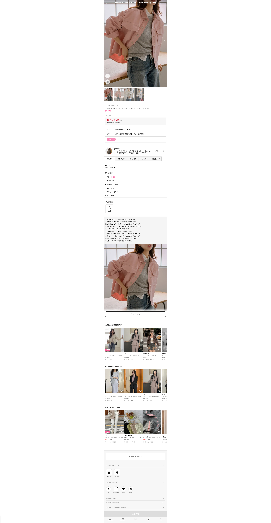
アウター (107, 105)
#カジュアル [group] (111, 139)
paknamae (108, 436)
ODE (106, 353)
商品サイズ (121, 159)
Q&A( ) (144, 159)
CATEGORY (110, 521)
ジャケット (115, 105)
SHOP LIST (122, 521)
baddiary (145, 436)
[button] (164, 41)
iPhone (109, 477)
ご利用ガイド (156, 159)
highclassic (146, 353)
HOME (135, 521)
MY (161, 521)
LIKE (148, 521)
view (163, 151)
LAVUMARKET (128, 436)
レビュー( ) (133, 159)
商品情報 (109, 159)
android (117, 477)
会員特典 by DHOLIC (135, 456)
